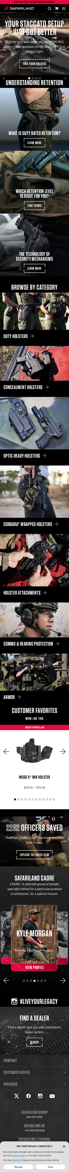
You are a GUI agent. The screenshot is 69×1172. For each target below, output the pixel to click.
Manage (18, 1167)
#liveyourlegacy (39, 1001)
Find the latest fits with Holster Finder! (34, 2)
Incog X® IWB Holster (34, 760)
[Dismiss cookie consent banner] (64, 1146)
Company (10, 1060)
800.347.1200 (34, 1117)
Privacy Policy (18, 1155)
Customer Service (17, 1072)
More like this (34, 718)
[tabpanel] (34, 44)
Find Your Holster (34, 64)
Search (34, 1042)
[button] (4, 78)
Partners (11, 1084)
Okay (50, 1167)
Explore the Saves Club (34, 855)
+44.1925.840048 (35, 1130)
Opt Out (16, 1160)
